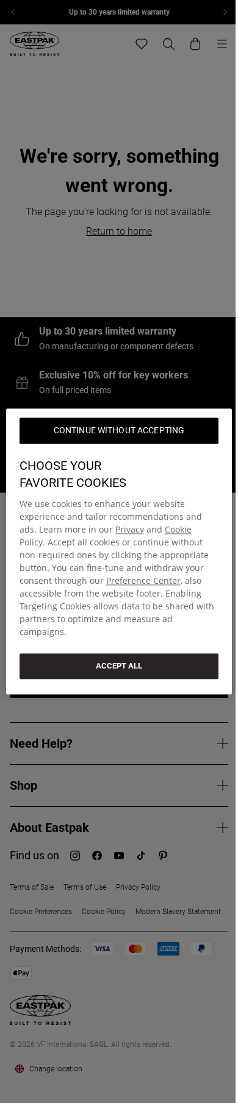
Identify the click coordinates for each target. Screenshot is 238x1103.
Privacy (129, 529)
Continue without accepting (119, 430)
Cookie (178, 529)
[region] (119, 551)
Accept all (119, 665)
